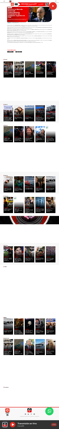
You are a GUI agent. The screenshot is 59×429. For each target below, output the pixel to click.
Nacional (10, 7)
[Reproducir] (53, 6)
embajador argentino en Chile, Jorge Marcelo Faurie (18, 51)
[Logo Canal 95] (10, 1)
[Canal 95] (4, 1)
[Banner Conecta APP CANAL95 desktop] (29, 4)
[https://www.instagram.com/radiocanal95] (31, 414)
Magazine (6, 207)
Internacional (27, 207)
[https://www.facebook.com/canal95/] (25, 414)
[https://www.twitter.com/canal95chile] (28, 414)
